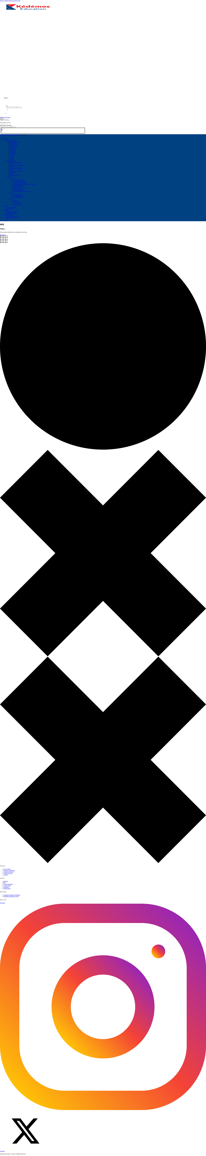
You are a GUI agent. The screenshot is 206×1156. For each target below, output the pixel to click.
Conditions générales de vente (10, 896)
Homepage (3, 235)
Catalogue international (9, 870)
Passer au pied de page (14, 0)
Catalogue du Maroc (8, 872)
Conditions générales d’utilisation (11, 895)
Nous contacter (7, 869)
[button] (5, 112)
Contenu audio (7, 885)
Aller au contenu (4, 0)
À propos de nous (7, 873)
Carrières (5, 875)
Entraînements (6, 888)
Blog (4, 882)
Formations (6, 887)
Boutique (5, 881)
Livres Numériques (8, 884)
